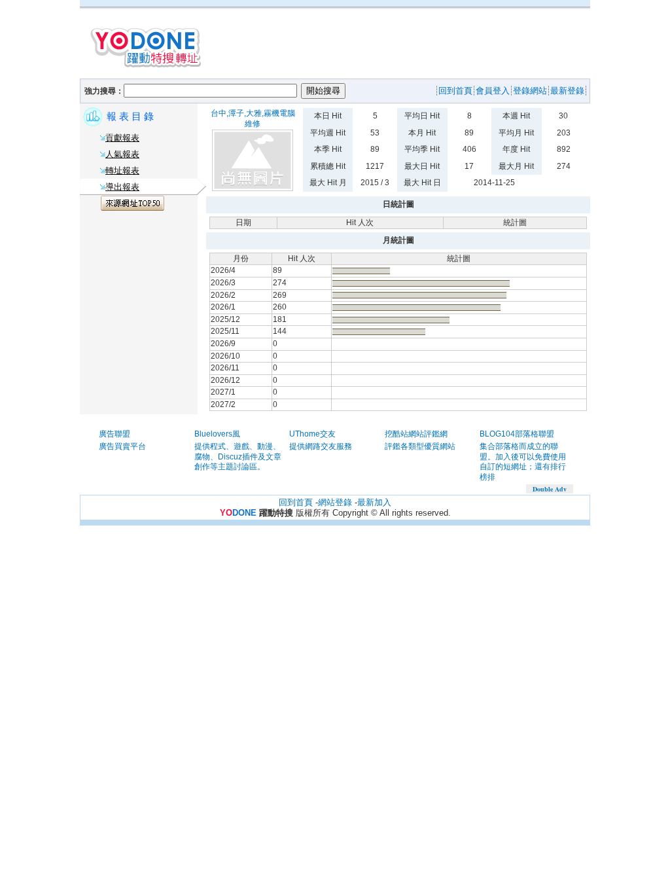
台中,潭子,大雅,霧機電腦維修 (253, 118)
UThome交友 (312, 433)
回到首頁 (296, 502)
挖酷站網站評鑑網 (416, 433)
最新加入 (374, 502)
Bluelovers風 (217, 433)
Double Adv (550, 488)
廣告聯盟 (114, 433)
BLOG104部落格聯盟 (517, 433)
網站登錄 (335, 502)
